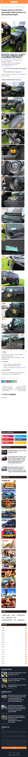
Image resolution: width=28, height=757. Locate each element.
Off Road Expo (21, 615)
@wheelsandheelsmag (6, 66)
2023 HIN (6, 377)
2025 (14, 630)
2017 (14, 649)
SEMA (13, 615)
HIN (9, 377)
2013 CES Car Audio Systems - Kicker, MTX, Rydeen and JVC (17, 673)
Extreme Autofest (7, 620)
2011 (14, 663)
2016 (14, 651)
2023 (14, 635)
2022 (14, 637)
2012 (14, 661)
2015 (14, 654)
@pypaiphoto (18, 72)
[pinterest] (7, 439)
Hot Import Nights (8, 6)
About (14, 752)
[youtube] (7, 442)
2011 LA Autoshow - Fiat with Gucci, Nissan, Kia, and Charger (17, 679)
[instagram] (7, 436)
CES (15, 617)
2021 (14, 639)
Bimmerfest (9, 617)
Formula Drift (6, 615)
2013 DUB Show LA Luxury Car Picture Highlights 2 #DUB (17, 451)
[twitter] (20, 436)
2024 (14, 632)
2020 (14, 642)
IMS (3, 617)
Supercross (21, 620)
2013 (14, 659)
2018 (14, 647)
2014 (14, 656)
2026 (14, 628)
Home (2, 6)
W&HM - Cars (17, 755)
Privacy (18, 752)
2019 (14, 644)
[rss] (20, 442)
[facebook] (20, 439)
